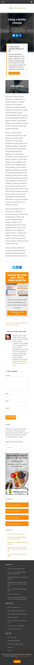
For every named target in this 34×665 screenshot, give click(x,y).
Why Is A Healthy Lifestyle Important (16, 610)
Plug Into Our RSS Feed (13, 524)
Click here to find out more (17, 313)
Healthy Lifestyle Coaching (14, 640)
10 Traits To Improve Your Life (15, 629)
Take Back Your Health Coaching (15, 644)
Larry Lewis (15, 323)
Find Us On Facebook (12, 511)
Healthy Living (8, 325)
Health (15, 27)
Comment (8, 375)
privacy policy (21, 656)
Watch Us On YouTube (13, 505)
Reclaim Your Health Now (14, 594)
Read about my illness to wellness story (19, 363)
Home (8, 27)
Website (7, 408)
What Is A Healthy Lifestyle (14, 607)
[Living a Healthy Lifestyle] (17, 92)
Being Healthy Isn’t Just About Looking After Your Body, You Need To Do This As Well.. (17, 549)
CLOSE (17, 661)
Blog (12, 27)
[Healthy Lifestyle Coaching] (17, 494)
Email (7, 400)
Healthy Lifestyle (22, 27)
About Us (10, 650)
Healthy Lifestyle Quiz (13, 617)
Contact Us (10, 647)
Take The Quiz (14, 73)
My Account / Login (12, 637)
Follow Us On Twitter (12, 517)
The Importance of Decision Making (16, 625)
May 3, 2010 (8, 323)
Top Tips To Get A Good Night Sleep (16, 534)
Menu (3, 1)
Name (7, 393)
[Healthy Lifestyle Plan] (17, 296)
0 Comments (15, 325)
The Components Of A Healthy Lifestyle (17, 614)
